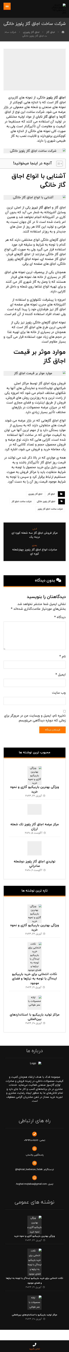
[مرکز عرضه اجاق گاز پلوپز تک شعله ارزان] (34, 811)
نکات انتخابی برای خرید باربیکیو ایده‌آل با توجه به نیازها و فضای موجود (34, 978)
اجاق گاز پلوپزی (35, 494)
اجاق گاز (51, 494)
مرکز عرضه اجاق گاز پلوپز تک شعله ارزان (34, 826)
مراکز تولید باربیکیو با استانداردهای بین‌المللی (34, 1016)
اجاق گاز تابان (45, 117)
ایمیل (61, 674)
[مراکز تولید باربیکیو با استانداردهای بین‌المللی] (34, 1003)
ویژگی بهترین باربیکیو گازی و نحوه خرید (34, 789)
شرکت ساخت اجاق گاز (21, 501)
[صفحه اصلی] (63, 32)
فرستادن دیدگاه (52, 729)
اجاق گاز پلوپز (56, 97)
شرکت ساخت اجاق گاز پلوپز (50, 509)
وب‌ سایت (59, 693)
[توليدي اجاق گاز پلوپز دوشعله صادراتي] (34, 848)
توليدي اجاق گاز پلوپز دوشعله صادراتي (34, 863)
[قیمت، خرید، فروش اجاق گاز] (58, 9)
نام (62, 656)
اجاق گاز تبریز (41, 207)
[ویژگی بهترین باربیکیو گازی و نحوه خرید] (34, 773)
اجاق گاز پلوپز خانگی (46, 501)
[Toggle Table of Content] (58, 164)
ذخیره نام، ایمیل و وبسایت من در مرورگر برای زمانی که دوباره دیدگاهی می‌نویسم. (35, 718)
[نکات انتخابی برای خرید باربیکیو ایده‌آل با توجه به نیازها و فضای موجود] (34, 949)
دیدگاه (60, 617)
